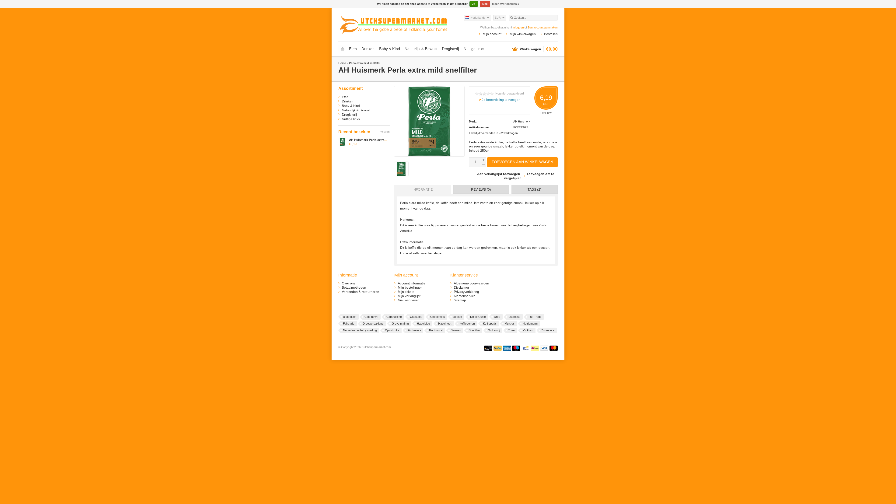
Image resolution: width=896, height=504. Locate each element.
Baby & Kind (389, 49)
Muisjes (509, 323)
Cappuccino (394, 316)
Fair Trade (535, 316)
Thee (511, 330)
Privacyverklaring (466, 292)
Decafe (457, 316)
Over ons (348, 283)
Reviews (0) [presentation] (481, 189)
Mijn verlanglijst (409, 296)
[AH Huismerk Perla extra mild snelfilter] (401, 175)
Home (342, 49)
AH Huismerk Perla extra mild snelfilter (377, 140)
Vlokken (528, 330)
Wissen (385, 131)
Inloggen (518, 27)
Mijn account (492, 34)
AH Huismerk (521, 121)
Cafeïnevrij (371, 316)
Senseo (456, 330)
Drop (497, 316)
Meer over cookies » (505, 4)
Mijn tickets (406, 292)
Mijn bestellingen (410, 287)
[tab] (421, 189)
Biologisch (349, 316)
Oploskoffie (392, 330)
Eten (353, 49)
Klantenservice (465, 296)
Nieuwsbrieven (409, 300)
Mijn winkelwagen (523, 34)
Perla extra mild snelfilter (364, 63)
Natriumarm (530, 323)
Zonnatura (547, 330)
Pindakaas (414, 330)
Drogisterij (450, 49)
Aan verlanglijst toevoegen (499, 174)
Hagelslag (423, 323)
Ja (473, 4)
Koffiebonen (467, 323)
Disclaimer (461, 287)
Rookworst (436, 330)
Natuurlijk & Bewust (421, 49)
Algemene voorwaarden (471, 283)
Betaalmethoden (354, 287)
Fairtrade (348, 323)
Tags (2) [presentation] (534, 189)
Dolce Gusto (478, 316)
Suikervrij (494, 330)
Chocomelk (437, 316)
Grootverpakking (373, 323)
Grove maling (400, 323)
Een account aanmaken (543, 27)
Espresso (514, 316)
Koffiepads (490, 323)
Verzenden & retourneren (360, 292)
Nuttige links (474, 49)
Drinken (367, 49)
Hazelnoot (444, 323)
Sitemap (460, 300)
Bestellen (551, 34)
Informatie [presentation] (423, 189)
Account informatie (411, 283)
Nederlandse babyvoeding (360, 330)
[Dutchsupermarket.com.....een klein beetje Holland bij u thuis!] (393, 24)
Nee (485, 4)
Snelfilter (474, 330)
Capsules (416, 316)
